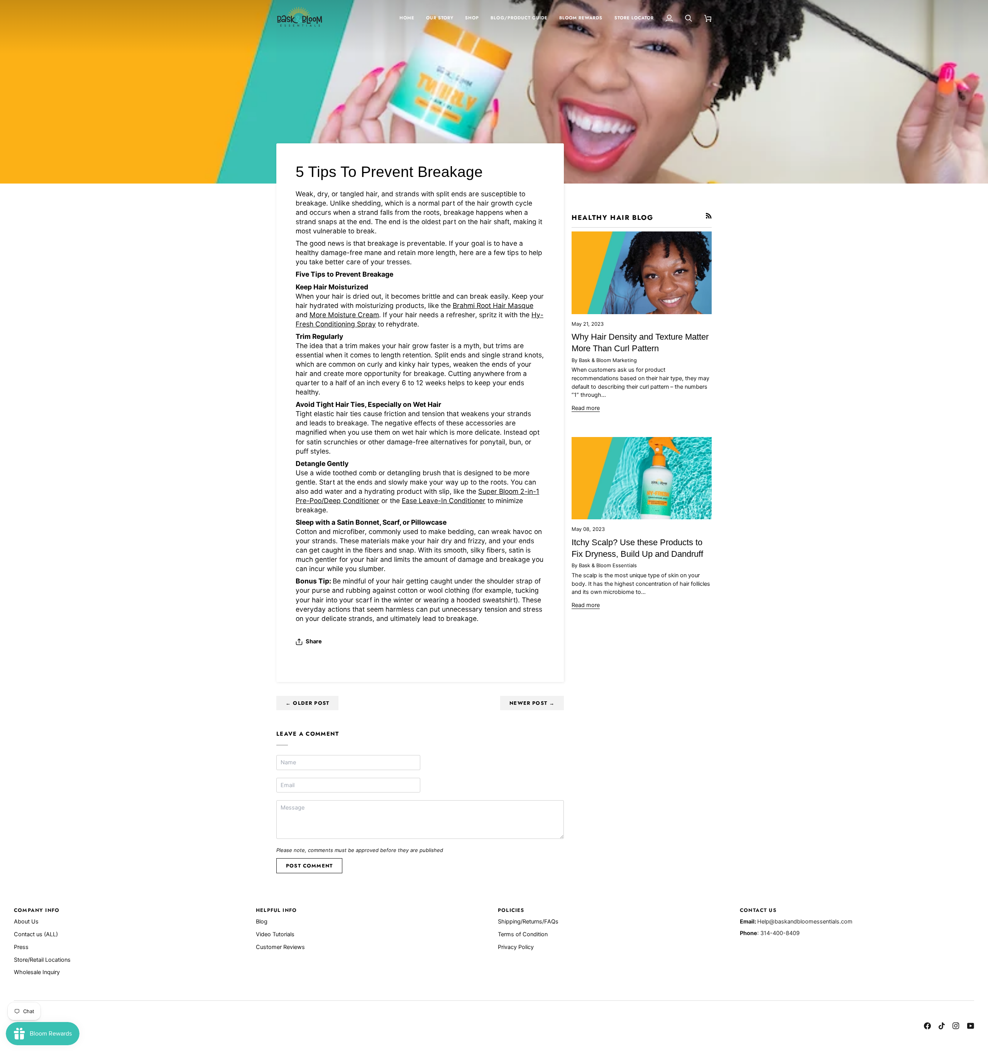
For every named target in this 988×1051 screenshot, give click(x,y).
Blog (261, 921)
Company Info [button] (36, 910)
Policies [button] (511, 910)
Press (21, 947)
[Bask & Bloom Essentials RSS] (709, 216)
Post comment (309, 865)
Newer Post (532, 703)
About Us (26, 921)
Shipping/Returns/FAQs (528, 921)
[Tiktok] (942, 1025)
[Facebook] (927, 1025)
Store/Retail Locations (42, 959)
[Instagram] (955, 1025)
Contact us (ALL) (36, 934)
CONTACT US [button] (758, 910)
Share (314, 641)
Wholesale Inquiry (37, 972)
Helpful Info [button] (276, 910)
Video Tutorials (275, 934)
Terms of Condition (523, 934)
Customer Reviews (280, 947)
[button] (472, 18)
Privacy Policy (516, 947)
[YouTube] (970, 1025)
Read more (586, 408)
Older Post (307, 703)
